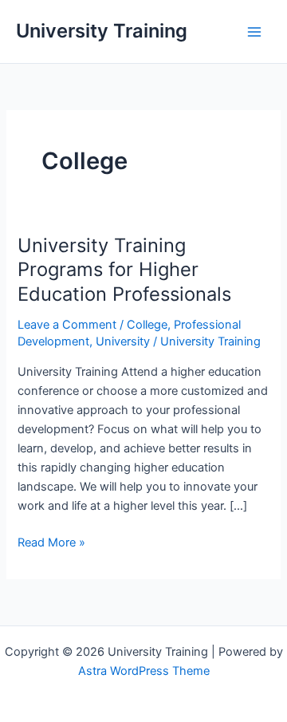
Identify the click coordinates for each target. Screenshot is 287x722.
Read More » (51, 543)
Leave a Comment (67, 325)
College (147, 325)
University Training (101, 30)
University (123, 341)
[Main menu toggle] (254, 32)
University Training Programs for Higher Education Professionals (124, 270)
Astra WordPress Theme (144, 671)
